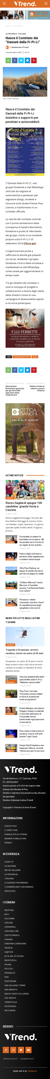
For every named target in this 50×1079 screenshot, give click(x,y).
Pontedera (10, 981)
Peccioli (8, 968)
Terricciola (10, 1002)
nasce (35, 357)
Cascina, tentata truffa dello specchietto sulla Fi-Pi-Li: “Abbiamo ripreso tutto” (31, 679)
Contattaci (10, 826)
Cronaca (10, 588)
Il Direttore (11, 830)
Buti (6, 914)
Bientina (9, 910)
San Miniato (10, 989)
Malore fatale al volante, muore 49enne (37, 388)
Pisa (8, 574)
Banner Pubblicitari (15, 838)
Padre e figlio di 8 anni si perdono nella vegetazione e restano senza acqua (31, 556)
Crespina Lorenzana (15, 943)
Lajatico (8, 952)
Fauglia (8, 947)
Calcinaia (10, 542)
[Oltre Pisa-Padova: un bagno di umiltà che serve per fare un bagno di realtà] (11, 571)
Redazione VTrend (20, 47)
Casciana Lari (11, 931)
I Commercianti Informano (18, 886)
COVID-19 (8, 861)
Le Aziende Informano (16, 882)
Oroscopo (9, 891)
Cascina (10, 498)
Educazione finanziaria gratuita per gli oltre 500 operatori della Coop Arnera (15, 390)
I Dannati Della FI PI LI (22, 357)
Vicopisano (10, 1006)
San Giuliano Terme (14, 985)
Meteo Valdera (12, 870)
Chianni (8, 939)
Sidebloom (32, 1071)
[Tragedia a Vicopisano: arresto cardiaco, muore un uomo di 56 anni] (25, 636)
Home (8, 26)
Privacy (8, 842)
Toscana (22, 34)
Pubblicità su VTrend (15, 834)
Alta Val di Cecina (13, 956)
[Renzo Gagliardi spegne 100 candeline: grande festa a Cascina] (25, 489)
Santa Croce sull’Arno (16, 993)
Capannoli (10, 926)
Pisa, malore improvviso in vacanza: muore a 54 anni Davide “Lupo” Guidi (31, 734)
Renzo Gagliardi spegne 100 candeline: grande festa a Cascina (24, 506)
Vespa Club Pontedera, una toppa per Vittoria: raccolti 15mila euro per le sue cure (31, 748)
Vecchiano (9, 1010)
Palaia (7, 964)
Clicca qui (29, 243)
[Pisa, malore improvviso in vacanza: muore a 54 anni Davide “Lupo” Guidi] (11, 734)
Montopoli (10, 960)
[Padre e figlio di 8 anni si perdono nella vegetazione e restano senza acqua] (11, 556)
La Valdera (10, 866)
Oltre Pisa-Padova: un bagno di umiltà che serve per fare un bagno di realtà (31, 571)
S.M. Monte (10, 998)
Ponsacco (9, 972)
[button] (46, 4)
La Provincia (17, 26)
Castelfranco (11, 935)
